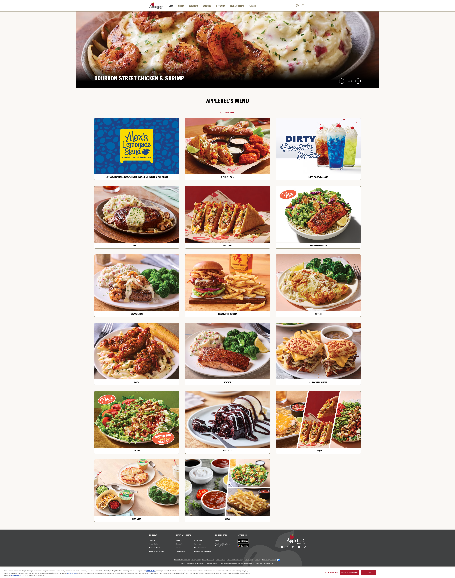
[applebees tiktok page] (304, 547)
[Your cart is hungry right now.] (303, 5)
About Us (179, 540)
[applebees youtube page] (299, 547)
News (178, 548)
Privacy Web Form (208, 560)
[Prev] (341, 81)
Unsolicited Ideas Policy (235, 560)
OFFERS (181, 6)
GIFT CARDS (220, 6)
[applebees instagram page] (293, 547)
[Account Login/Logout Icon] (297, 5)
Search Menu (228, 113)
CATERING (207, 6)
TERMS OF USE (150, 571)
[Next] (358, 81)
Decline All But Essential (349, 572)
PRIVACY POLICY (15, 575)
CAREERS (252, 6)
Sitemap (257, 560)
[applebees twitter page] (288, 547)
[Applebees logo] (156, 5)
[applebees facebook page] (282, 547)
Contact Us (179, 544)
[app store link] (243, 541)
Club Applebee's (200, 548)
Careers (217, 540)
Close (369, 572)
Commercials (180, 552)
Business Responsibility (202, 552)
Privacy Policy (195, 560)
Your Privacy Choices (269, 560)
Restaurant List (154, 548)
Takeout (152, 540)
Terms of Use (220, 560)
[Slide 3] (351, 81)
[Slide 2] (349, 81)
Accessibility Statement (182, 560)
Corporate (197, 544)
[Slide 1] (348, 81)
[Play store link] (243, 545)
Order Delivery (154, 544)
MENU (171, 6)
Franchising (198, 540)
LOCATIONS (193, 6)
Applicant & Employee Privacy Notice (222, 545)
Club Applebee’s (237, 6)
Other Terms (249, 560)
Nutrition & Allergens (156, 552)
